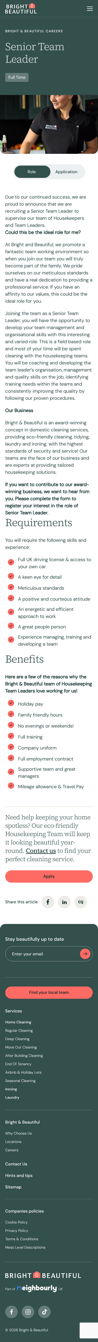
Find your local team (49, 992)
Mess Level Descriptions (25, 1247)
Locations (13, 1142)
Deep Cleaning (17, 1039)
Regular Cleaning (19, 1030)
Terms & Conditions (21, 1239)
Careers (11, 1150)
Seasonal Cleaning (20, 1081)
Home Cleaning (18, 1022)
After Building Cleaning (24, 1055)
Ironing (11, 1089)
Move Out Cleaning (21, 1047)
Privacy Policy (16, 1230)
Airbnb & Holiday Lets (23, 1072)
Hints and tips (19, 1175)
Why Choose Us (18, 1133)
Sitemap (13, 1187)
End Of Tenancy (18, 1064)
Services (13, 1011)
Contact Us (16, 1164)
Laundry (12, 1097)
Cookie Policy (16, 1222)
